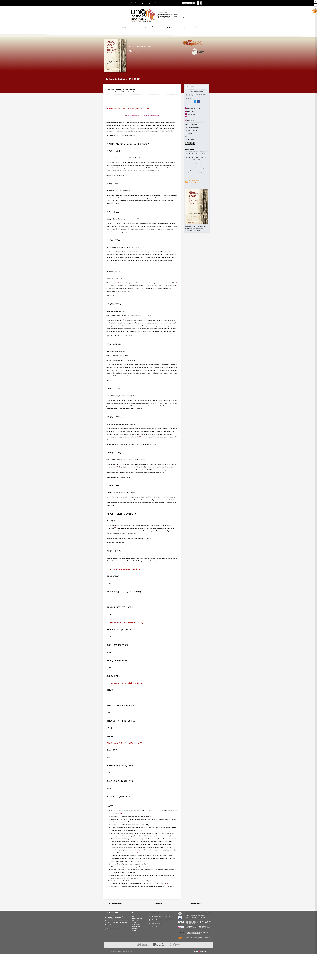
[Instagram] (198, 4)
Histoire (135, 51)
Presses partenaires (126, 27)
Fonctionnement (183, 27)
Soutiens (194, 27)
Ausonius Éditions (191, 111)
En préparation (169, 27)
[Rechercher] (193, 3)
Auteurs (138, 27)
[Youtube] (201, 4)
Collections (147, 27)
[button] (195, 101)
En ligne (159, 27)
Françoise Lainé (113, 90)
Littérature (141, 51)
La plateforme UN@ (111, 913)
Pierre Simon (129, 90)
